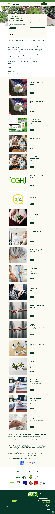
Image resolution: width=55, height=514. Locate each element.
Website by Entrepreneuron (7, 508)
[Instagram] (13, 34)
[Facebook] (10, 34)
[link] (37, 83)
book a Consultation (23, 23)
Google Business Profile (26, 458)
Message (31, 22)
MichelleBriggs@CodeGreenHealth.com (16, 32)
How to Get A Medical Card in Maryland (32, 0)
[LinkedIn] (12, 34)
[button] (32, 93)
